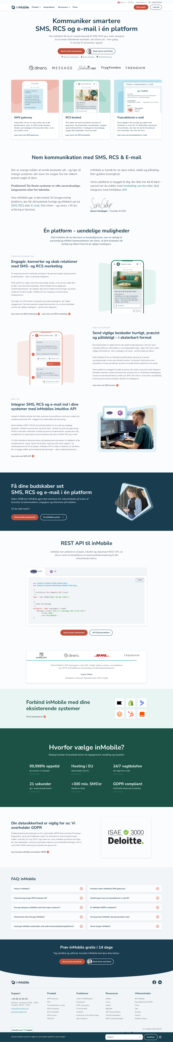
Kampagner (80, 1004)
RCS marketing (53, 1014)
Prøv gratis (141, 7)
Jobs (136, 1011)
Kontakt (138, 1014)
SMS (14, 205)
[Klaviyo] (119, 705)
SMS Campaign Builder (114, 1021)
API (124, 190)
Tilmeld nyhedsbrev (113, 1018)
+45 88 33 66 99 (19, 1001)
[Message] (62, 68)
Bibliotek (109, 1011)
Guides (108, 1008)
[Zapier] (142, 717)
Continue (151, 1037)
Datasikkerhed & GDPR (144, 1004)
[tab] (36, 571)
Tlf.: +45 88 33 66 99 (155, 2)
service (142, 186)
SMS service (51, 1018)
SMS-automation (82, 1008)
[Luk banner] (160, 1037)
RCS (21, 205)
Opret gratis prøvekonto (71, 51)
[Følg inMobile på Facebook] (154, 985)
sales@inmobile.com (19, 1014)
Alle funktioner (82, 1021)
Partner (138, 1018)
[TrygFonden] (111, 67)
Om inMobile (139, 1001)
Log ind (156, 7)
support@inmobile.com (19, 1011)
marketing (129, 186)
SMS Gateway (52, 1001)
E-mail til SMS (81, 1011)
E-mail (35, 205)
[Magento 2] (119, 717)
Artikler (108, 1001)
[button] (122, 3)
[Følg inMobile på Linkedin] (160, 985)
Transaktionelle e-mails (56, 1008)
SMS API (50, 1021)
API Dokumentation (101, 632)
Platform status (141, 1021)
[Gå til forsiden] (20, 7)
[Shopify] (130, 705)
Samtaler (79, 1014)
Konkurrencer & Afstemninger (87, 1018)
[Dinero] (38, 68)
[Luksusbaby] (86, 68)
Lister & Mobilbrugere (84, 1001)
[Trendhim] (135, 68)
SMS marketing (53, 1011)
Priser (137, 1008)
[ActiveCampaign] (142, 705)
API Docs (131, 2)
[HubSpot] (130, 717)
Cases (108, 1004)
